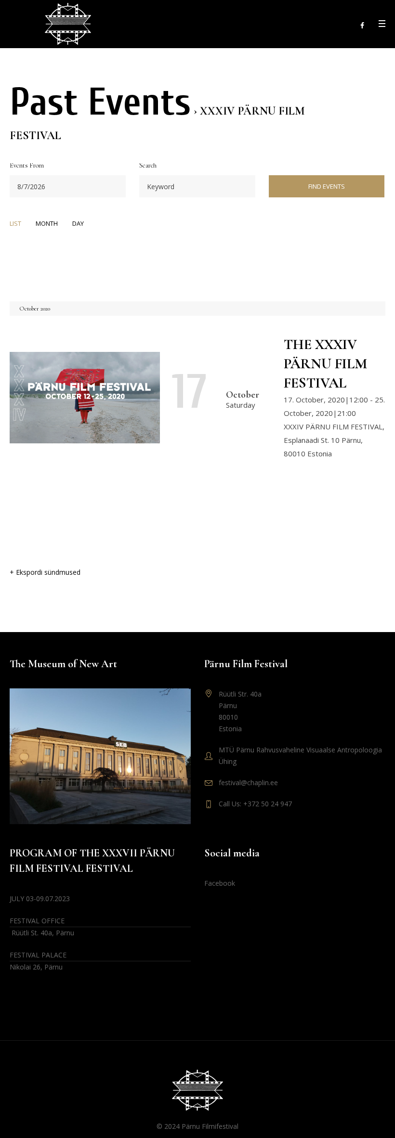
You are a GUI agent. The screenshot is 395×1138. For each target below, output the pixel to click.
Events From (27, 166)
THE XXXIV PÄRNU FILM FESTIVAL (325, 364)
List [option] (15, 223)
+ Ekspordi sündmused (45, 572)
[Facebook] (362, 25)
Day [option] (78, 223)
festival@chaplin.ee (248, 782)
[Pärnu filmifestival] (197, 1090)
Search (148, 166)
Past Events (100, 102)
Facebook (219, 883)
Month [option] (47, 223)
